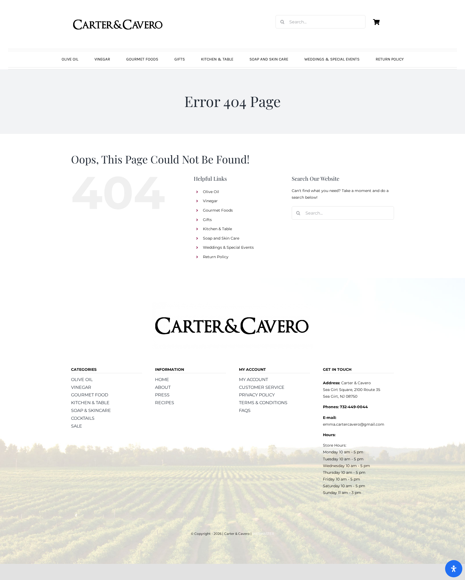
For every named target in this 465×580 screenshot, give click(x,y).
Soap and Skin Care (221, 238)
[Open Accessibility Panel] (453, 568)
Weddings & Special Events (228, 247)
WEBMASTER (263, 534)
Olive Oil (211, 191)
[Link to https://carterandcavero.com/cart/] (376, 22)
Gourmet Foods (218, 210)
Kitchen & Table (217, 228)
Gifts (207, 219)
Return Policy (215, 256)
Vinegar (210, 200)
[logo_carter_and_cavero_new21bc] (118, 12)
